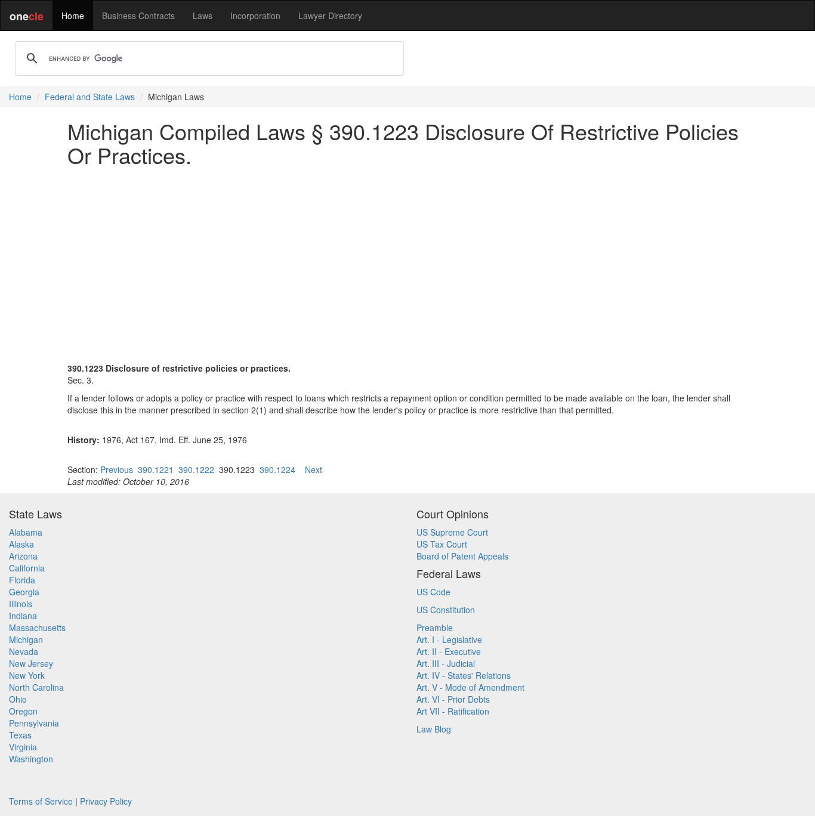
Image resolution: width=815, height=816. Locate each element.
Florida (22, 580)
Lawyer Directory (330, 15)
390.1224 (277, 469)
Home (72, 15)
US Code (433, 592)
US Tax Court (441, 544)
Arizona (23, 556)
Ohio (18, 699)
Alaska (21, 544)
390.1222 (196, 469)
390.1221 (156, 469)
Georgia (24, 592)
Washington (31, 759)
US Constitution (445, 610)
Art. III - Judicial (445, 663)
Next (313, 469)
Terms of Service (41, 801)
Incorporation (255, 15)
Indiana (23, 616)
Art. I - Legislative (449, 639)
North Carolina (36, 687)
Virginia (23, 747)
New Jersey (31, 663)
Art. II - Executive (448, 651)
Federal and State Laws (90, 97)
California (27, 568)
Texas (20, 735)
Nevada (23, 651)
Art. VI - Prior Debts (453, 699)
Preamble (434, 627)
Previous (116, 469)
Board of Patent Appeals (462, 556)
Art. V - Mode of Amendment (470, 687)
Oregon (23, 711)
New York (27, 675)
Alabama (25, 532)
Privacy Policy (106, 801)
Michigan (26, 639)
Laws (202, 15)
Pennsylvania (34, 723)
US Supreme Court (452, 532)
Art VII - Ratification (452, 711)
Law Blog (433, 729)
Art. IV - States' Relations (463, 675)
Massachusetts (37, 627)
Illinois (20, 604)
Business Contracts (138, 15)
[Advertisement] (407, 258)
